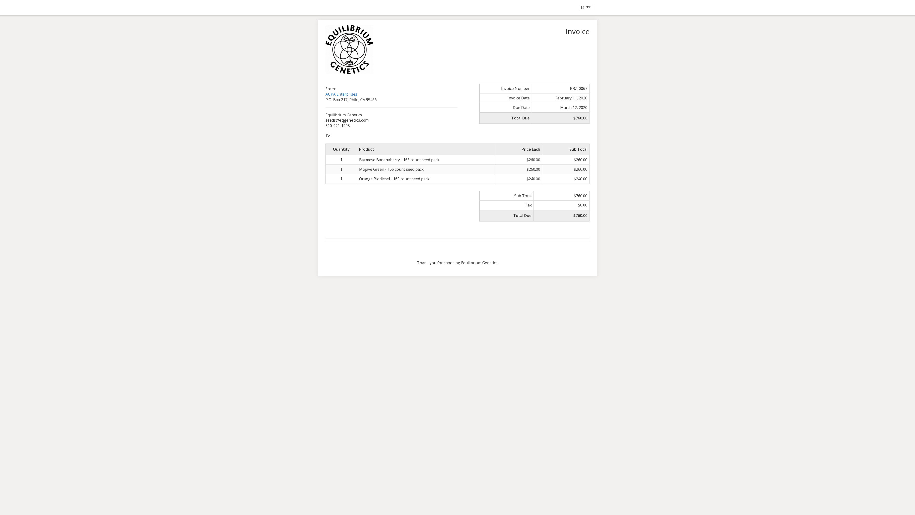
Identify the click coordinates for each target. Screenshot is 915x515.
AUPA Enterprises (341, 94)
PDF (588, 7)
